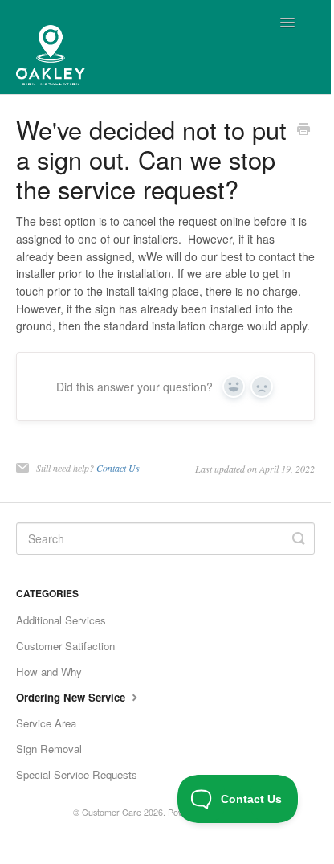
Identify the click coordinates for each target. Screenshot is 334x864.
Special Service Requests (76, 774)
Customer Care (111, 812)
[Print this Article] (303, 130)
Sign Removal (49, 748)
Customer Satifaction (65, 645)
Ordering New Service (72, 697)
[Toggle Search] (298, 538)
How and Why (49, 671)
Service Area (46, 723)
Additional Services (61, 620)
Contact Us (118, 467)
